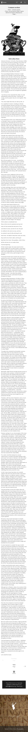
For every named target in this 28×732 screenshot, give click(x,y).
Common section (16, 9)
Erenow (6, 729)
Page (14, 665)
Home (9, 9)
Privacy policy (20, 729)
